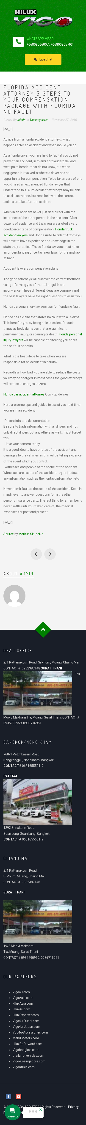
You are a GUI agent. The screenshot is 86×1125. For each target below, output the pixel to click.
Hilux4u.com (21, 1009)
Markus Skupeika (31, 534)
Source (8, 534)
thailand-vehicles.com (29, 1055)
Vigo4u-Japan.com (26, 1026)
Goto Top (43, 630)
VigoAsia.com (23, 998)
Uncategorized (39, 120)
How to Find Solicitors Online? (36, 554)
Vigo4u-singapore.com (29, 1061)
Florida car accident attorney (23, 394)
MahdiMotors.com (26, 1038)
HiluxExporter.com (26, 1015)
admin (27, 573)
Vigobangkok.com (26, 1050)
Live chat (45, 59)
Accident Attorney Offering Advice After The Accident (50, 554)
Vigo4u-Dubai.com (26, 1021)
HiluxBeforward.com (27, 1044)
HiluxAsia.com (23, 1003)
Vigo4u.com (21, 992)
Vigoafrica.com (24, 1067)
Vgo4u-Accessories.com (30, 1032)
